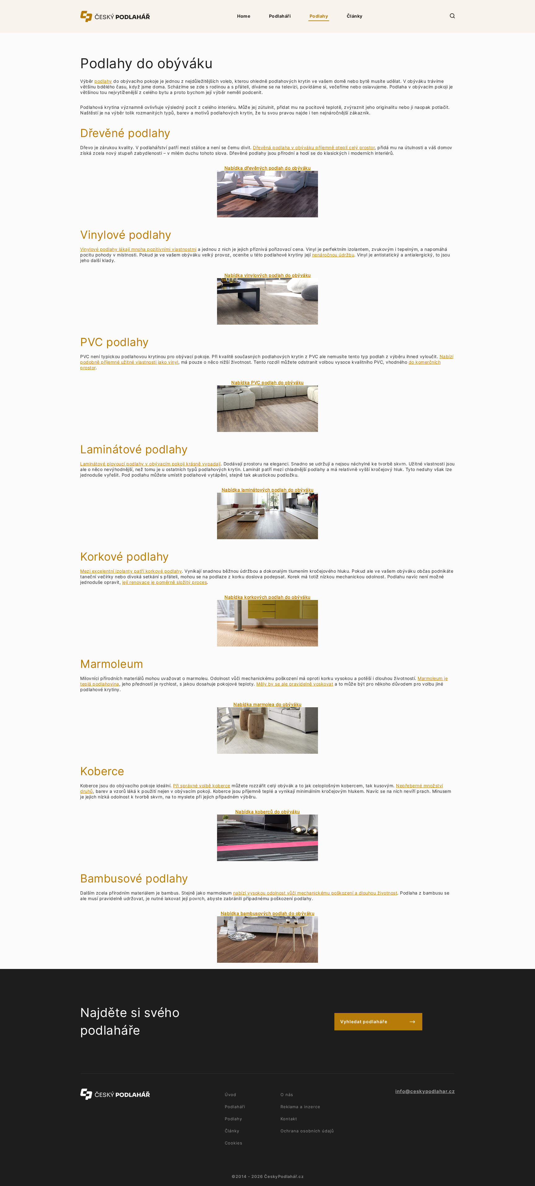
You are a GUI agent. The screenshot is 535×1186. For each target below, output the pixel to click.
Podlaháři (280, 16)
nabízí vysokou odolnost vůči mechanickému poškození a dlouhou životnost (315, 892)
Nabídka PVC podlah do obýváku (267, 382)
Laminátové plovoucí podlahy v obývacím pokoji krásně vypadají (150, 463)
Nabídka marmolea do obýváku (267, 704)
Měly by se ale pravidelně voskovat (294, 683)
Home (243, 16)
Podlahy (319, 16)
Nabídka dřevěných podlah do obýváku (267, 168)
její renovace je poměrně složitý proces (164, 582)
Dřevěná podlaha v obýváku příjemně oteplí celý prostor (314, 147)
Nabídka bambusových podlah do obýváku (268, 913)
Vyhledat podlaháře (363, 1021)
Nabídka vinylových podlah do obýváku (267, 275)
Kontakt (289, 1118)
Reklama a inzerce (300, 1106)
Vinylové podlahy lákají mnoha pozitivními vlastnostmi (138, 249)
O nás (287, 1094)
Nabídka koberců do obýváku (267, 811)
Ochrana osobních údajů (307, 1130)
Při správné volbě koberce (201, 785)
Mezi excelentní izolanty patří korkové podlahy (131, 571)
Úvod (230, 1094)
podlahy (103, 81)
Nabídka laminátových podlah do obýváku (268, 489)
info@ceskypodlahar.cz (425, 1091)
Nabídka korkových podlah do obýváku (267, 597)
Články (355, 16)
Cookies (233, 1142)
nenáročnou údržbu (333, 254)
